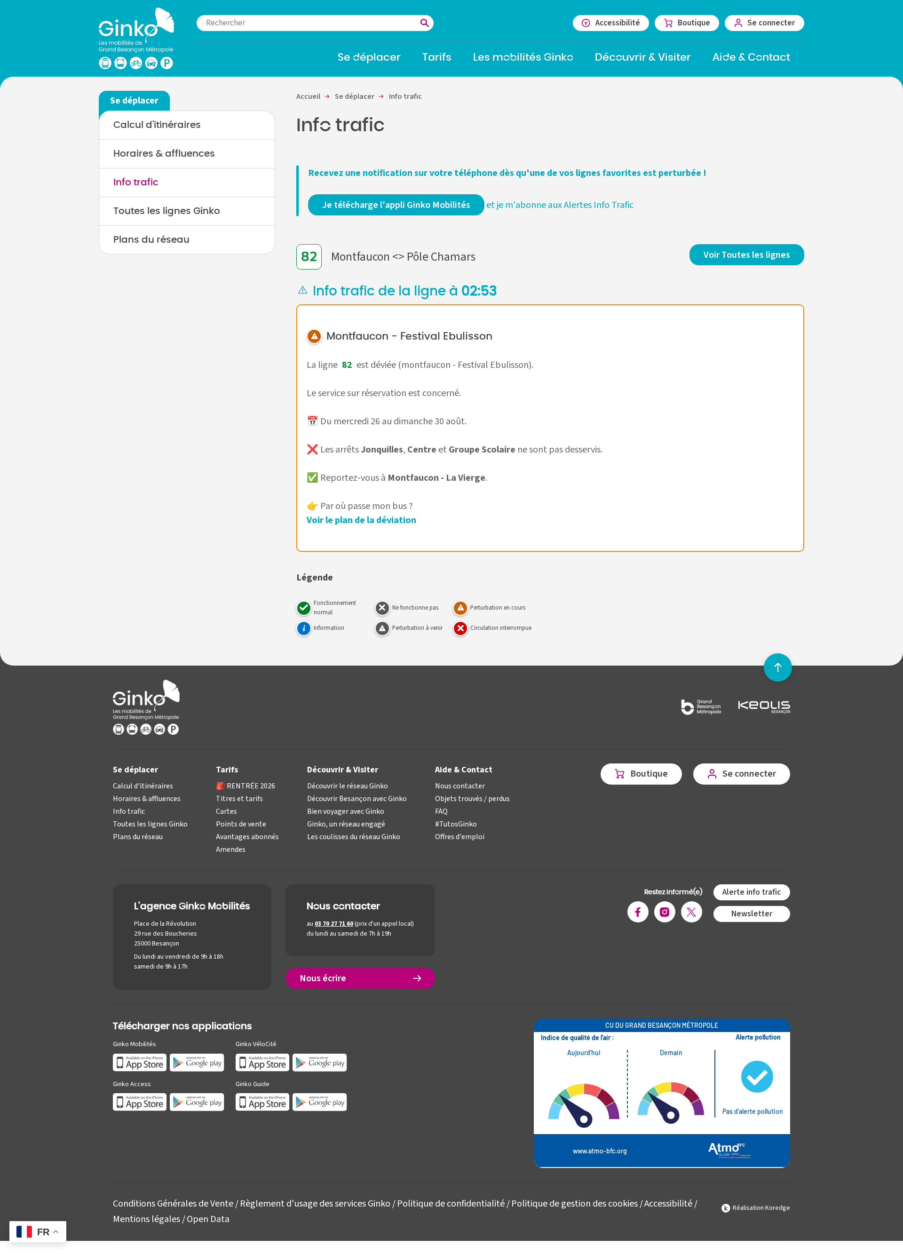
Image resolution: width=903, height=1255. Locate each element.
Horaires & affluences (164, 154)
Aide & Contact (463, 770)
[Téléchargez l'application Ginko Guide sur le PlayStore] (320, 1102)
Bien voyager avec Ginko (345, 811)
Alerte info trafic (751, 892)
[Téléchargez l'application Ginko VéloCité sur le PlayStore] (320, 1062)
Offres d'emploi (459, 837)
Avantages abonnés (247, 837)
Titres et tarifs (239, 799)
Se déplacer (135, 770)
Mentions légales (146, 1219)
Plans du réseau (151, 240)
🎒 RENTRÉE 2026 (245, 786)
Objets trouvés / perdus (472, 799)
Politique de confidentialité (451, 1203)
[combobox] (315, 23)
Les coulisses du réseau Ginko (353, 837)
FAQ (441, 811)
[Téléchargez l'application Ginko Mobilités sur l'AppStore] (140, 1062)
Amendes (231, 849)
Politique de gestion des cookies (574, 1203)
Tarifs (227, 770)
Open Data (208, 1219)
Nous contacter (460, 786)
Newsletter (751, 914)
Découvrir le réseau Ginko (347, 786)
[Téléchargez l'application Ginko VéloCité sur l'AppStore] (263, 1062)
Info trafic (135, 182)
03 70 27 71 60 (334, 924)
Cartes (226, 811)
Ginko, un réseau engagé (346, 824)
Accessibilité (668, 1203)
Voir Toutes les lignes (747, 255)
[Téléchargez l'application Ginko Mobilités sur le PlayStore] (197, 1062)
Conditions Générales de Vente (173, 1203)
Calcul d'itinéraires (157, 125)
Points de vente (241, 824)
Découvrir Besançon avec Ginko (357, 799)
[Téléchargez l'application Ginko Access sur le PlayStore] (197, 1102)
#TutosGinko (456, 824)
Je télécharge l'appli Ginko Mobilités (396, 205)
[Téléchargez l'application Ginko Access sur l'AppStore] (140, 1102)
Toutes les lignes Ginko (166, 211)
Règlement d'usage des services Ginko (315, 1203)
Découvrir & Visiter (342, 770)
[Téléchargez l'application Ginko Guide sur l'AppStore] (263, 1102)
